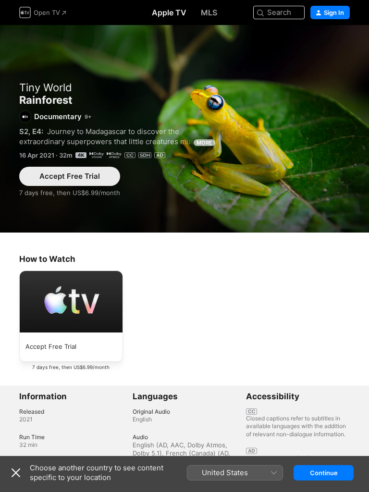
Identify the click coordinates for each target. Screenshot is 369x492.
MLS (209, 12)
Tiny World (45, 87)
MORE (204, 142)
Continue (324, 473)
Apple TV (169, 12)
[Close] (16, 472)
